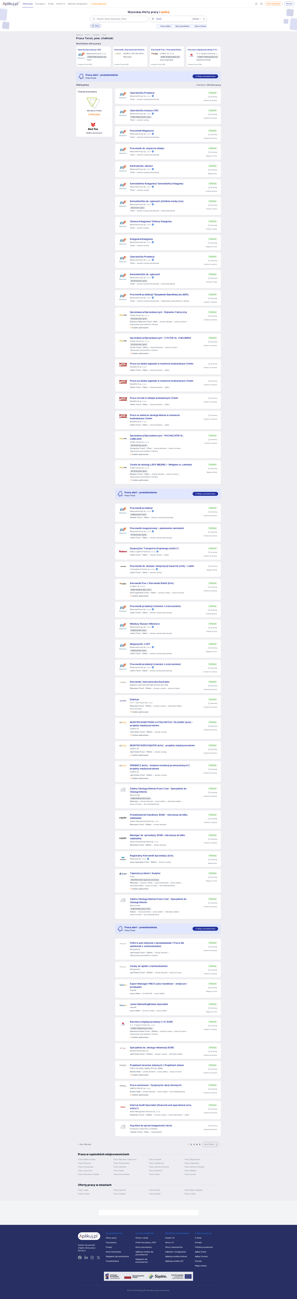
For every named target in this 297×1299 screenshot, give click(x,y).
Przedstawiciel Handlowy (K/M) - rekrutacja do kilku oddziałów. (159, 816)
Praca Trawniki (155, 1159)
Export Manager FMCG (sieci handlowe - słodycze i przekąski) (158, 985)
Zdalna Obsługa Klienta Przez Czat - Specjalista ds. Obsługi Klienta (158, 790)
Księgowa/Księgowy (141, 239)
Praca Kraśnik (155, 1194)
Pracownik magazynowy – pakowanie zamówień (157, 528)
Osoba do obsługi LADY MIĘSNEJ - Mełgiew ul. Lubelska (161, 464)
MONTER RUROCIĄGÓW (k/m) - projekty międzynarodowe (162, 745)
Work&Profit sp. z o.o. (138, 367)
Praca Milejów (190, 1170)
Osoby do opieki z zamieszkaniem (149, 966)
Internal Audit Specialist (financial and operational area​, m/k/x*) (161, 1107)
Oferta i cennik (142, 1238)
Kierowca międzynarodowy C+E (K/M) (203, 50)
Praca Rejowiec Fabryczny (125, 1159)
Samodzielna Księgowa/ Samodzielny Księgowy (156, 183)
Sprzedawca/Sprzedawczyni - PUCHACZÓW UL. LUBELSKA (157, 437)
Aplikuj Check (200, 1252)
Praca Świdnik (119, 1194)
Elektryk (134, 699)
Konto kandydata (273, 4)
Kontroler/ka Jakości (141, 166)
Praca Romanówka (121, 1163)
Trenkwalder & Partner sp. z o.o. (142, 569)
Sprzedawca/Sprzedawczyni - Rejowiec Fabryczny (158, 312)
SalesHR (133, 990)
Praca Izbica (154, 1174)
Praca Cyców (190, 1174)
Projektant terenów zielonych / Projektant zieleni (157, 1065)
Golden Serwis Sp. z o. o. (140, 315)
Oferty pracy (28, 4)
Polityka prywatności (204, 1247)
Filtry (97, 26)
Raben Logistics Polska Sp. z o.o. (143, 552)
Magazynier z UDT (140, 644)
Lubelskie (96, 35)
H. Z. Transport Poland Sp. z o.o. (142, 1025)
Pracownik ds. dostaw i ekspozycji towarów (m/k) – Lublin (162, 566)
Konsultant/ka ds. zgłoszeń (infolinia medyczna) (157, 201)
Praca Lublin (83, 1190)
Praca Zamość (119, 1190)
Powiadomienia (112, 1261)
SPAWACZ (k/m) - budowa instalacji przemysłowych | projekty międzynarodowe (159, 767)
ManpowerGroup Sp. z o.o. (140, 96)
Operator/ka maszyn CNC (89, 50)
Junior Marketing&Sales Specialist (149, 1004)
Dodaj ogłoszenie (99, 4)
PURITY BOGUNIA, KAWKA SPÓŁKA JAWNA (146, 1068)
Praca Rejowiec (84, 1163)
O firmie (198, 1238)
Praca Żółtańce (155, 1170)
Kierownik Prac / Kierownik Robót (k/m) (167, 50)
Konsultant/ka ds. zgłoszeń (145, 274)
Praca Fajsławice (191, 1163)
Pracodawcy (40, 4)
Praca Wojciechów (192, 1159)
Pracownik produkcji (141, 508)
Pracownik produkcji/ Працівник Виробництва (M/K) (159, 294)
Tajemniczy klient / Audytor (145, 873)
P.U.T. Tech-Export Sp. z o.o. (141, 703)
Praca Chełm (154, 1190)
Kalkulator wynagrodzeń (77, 4)
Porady (51, 4)
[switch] (205, 76)
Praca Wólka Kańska (86, 1159)
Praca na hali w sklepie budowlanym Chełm (154, 398)
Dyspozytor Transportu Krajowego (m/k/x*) (154, 548)
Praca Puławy (84, 1194)
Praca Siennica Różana (159, 1167)
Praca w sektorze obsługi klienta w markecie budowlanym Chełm (155, 417)
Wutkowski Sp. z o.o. (138, 859)
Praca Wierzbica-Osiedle (88, 1174)
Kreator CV (60, 4)
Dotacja (198, 1261)
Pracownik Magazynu (142, 130)
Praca (87, 35)
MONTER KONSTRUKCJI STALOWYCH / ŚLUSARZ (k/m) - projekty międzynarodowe (161, 724)
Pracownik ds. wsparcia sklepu (147, 148)
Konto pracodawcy (144, 1247)
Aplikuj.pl (79, 35)
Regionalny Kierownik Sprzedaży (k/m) (151, 855)
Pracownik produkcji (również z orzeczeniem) (155, 606)
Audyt (132, 876)
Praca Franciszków (121, 1174)
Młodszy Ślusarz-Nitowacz (145, 623)
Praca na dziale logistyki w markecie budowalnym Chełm (161, 363)
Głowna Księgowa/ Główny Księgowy (151, 221)
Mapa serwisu (201, 1266)
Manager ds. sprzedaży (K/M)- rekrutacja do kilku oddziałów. (157, 837)
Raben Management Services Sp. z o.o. (145, 1112)
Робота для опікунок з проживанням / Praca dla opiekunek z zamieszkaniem (157, 944)
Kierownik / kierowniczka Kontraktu (130, 50)
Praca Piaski (118, 1170)
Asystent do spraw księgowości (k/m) (151, 1125)
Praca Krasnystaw (86, 1167)
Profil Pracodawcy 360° (146, 1242)
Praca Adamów (119, 1167)
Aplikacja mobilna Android (176, 1256)
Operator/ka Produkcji (142, 92)
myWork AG (134, 729)
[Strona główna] (11, 4)
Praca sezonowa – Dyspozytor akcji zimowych (156, 1085)
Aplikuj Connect (201, 1256)
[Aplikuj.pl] (89, 1236)
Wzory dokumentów (174, 1247)
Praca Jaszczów (85, 1170)
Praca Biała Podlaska (193, 1190)
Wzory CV (169, 1242)
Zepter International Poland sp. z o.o (144, 821)
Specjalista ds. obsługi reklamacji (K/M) (152, 1047)
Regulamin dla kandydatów (117, 1256)
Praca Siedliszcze (156, 1163)
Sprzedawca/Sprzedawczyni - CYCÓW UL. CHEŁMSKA (160, 337)
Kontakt (198, 1242)
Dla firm (289, 4)
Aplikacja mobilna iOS (174, 1261)
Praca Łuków (190, 1194)
